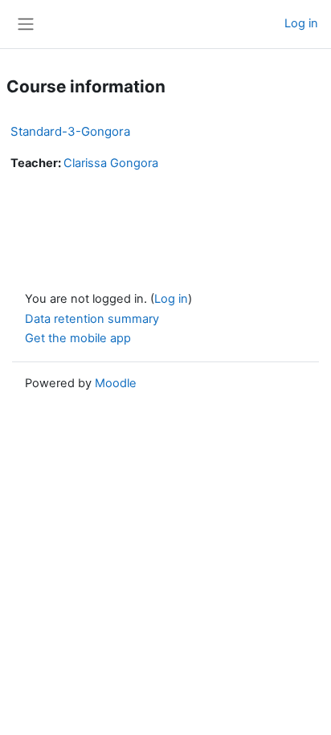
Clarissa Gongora (110, 163)
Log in (301, 23)
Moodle (116, 383)
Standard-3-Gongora (70, 131)
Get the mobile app (78, 338)
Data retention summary (92, 319)
